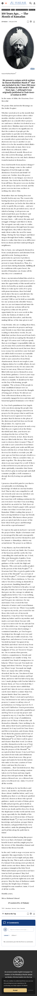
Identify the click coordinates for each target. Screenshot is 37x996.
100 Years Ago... (32, 9)
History (12, 9)
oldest (14, 935)
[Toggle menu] (2, 3)
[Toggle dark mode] (6, 3)
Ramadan (22, 908)
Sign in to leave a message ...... (19, 929)
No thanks (30, 990)
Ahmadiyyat (8, 908)
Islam (18, 908)
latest (6, 935)
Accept (15, 990)
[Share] (34, 21)
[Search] (30, 3)
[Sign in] (34, 3)
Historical (14, 908)
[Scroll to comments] (31, 22)
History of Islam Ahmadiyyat (21, 9)
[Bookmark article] (28, 21)
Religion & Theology (6, 9)
